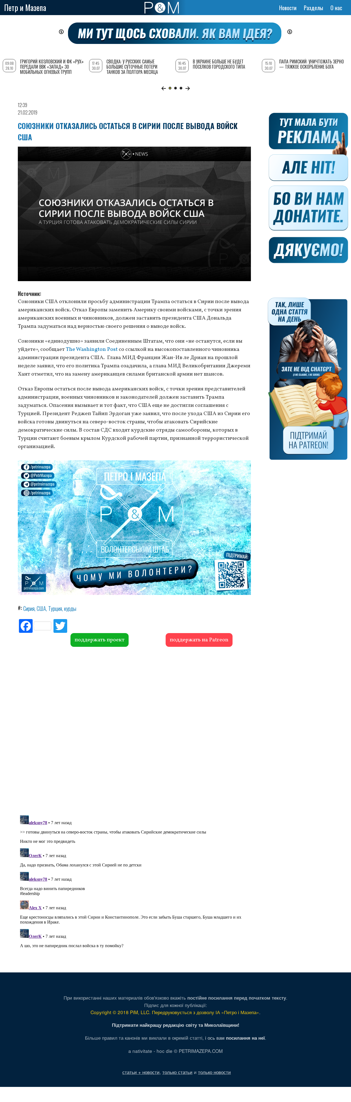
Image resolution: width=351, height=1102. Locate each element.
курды (70, 608)
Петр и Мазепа (25, 7)
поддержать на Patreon (199, 640)
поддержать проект (99, 640)
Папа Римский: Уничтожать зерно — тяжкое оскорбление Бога (311, 64)
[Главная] (162, 7)
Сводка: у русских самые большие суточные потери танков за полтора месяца (132, 66)
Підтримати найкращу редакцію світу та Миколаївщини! (175, 1025)
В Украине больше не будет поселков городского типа (219, 64)
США (41, 608)
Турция (55, 608)
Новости (287, 8)
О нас (336, 8)
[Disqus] (134, 730)
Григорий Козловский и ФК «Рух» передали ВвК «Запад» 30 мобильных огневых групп (52, 66)
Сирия (29, 608)
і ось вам (235, 1037)
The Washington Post (92, 349)
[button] (163, 88)
